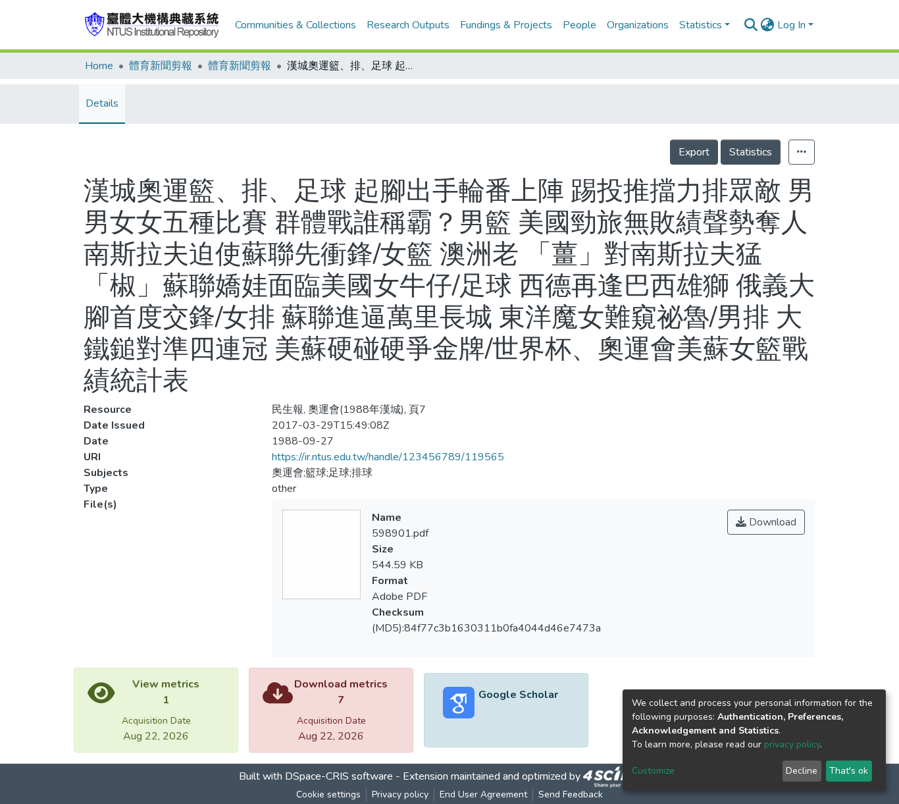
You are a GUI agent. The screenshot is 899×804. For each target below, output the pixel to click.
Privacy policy (400, 794)
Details (102, 103)
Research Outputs (408, 25)
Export (694, 152)
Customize (653, 770)
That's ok (848, 770)
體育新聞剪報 (160, 66)
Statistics (750, 152)
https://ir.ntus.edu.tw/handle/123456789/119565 (388, 457)
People (579, 25)
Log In (791, 25)
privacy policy (792, 744)
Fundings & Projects (506, 25)
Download (771, 522)
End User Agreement (483, 794)
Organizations (638, 25)
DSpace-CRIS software (339, 776)
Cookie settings (328, 794)
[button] (767, 25)
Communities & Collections (295, 25)
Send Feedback (570, 794)
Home (99, 66)
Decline (801, 770)
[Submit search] (751, 25)
